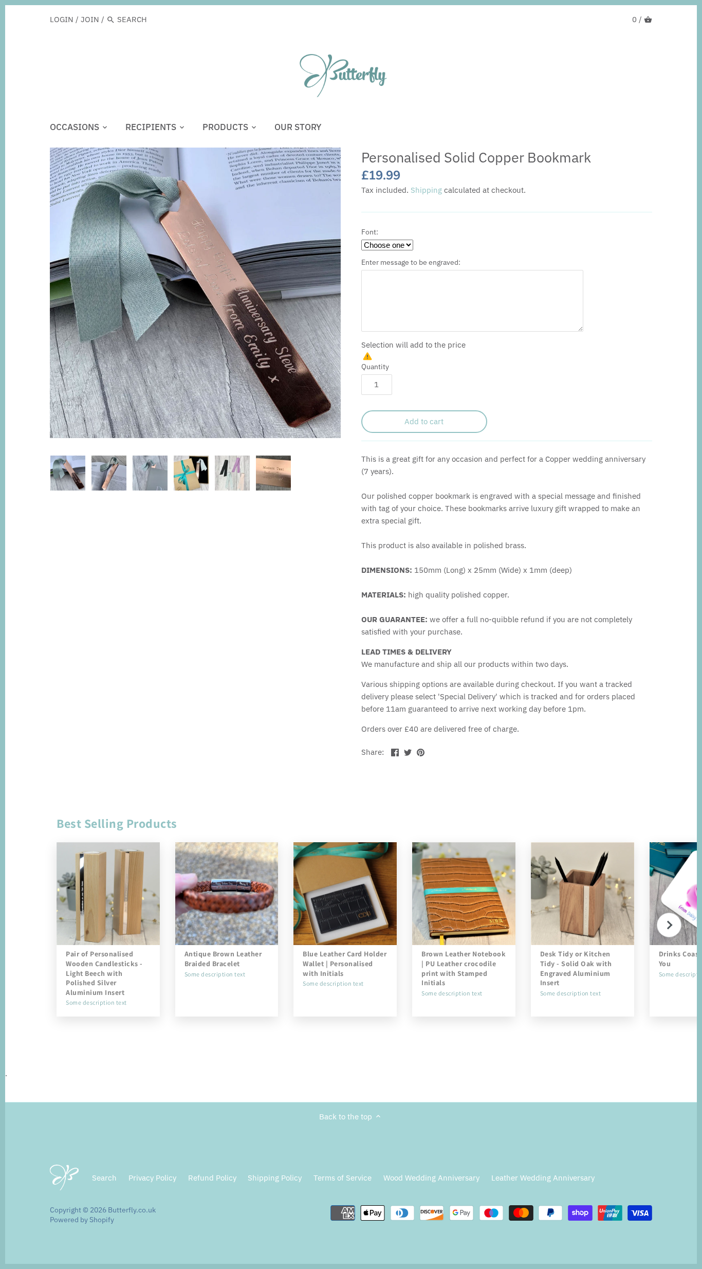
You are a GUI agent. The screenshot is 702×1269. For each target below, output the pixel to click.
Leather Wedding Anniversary (543, 1178)
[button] (669, 925)
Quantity (375, 366)
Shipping (426, 190)
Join (90, 19)
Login (61, 19)
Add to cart (424, 421)
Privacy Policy (152, 1178)
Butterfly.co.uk (132, 1209)
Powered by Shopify (82, 1219)
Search (104, 1178)
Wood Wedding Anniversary (431, 1178)
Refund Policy (212, 1178)
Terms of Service (342, 1178)
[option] (68, 473)
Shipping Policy (275, 1178)
